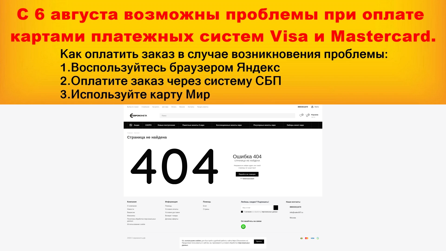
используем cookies (193, 241)
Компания (131, 202)
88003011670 (303, 107)
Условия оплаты (171, 209)
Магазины (131, 216)
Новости (130, 209)
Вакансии (131, 212)
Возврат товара (171, 216)
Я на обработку (260, 212)
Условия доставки (172, 212)
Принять (259, 241)
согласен (248, 212)
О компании (132, 206)
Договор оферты (171, 219)
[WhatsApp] (243, 226)
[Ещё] (315, 125)
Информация (171, 202)
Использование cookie (136, 224)
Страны (206, 209)
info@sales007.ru (296, 212)
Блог (205, 206)
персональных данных (269, 212)
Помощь (168, 206)
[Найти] (292, 115)
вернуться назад (248, 178)
